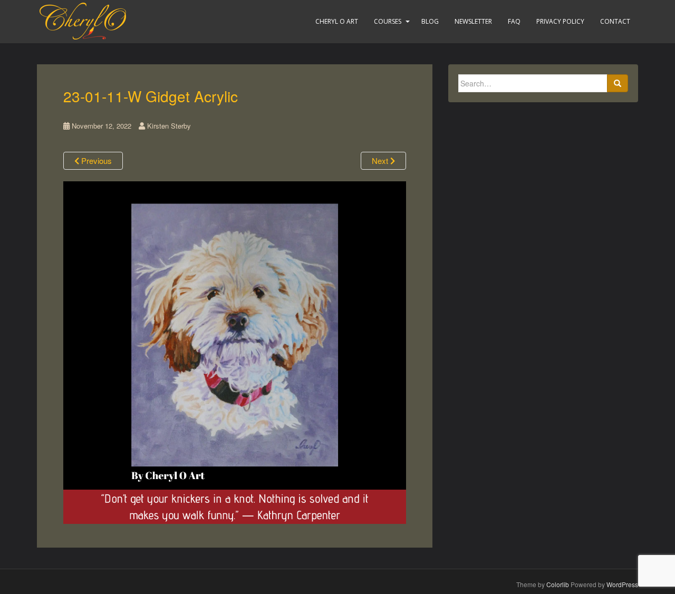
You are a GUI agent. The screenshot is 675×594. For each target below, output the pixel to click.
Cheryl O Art (336, 21)
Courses (387, 21)
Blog (430, 21)
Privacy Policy (560, 21)
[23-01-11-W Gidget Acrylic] (234, 351)
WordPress (622, 584)
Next (381, 160)
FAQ (514, 21)
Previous (95, 160)
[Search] (617, 83)
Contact (615, 21)
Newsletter (473, 21)
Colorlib (557, 584)
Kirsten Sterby (169, 126)
